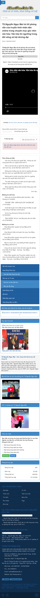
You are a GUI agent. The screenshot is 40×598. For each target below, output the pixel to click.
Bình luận (5, 504)
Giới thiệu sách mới (8, 298)
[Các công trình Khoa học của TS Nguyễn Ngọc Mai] (17, 516)
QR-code (6, 579)
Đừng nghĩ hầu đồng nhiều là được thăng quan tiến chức (19, 188)
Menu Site (24, 497)
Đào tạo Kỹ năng (9, 286)
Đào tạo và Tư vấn (8, 278)
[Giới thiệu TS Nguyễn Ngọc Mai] (12, 533)
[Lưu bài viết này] (36, 43)
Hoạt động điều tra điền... (10, 302)
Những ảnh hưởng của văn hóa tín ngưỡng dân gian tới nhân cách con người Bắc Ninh (20, 172)
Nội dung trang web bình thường (14, 450)
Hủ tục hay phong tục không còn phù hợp (17, 213)
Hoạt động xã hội (8, 290)
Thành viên (6, 494)
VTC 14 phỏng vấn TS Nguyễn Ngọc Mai (14, 405)
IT (13, 588)
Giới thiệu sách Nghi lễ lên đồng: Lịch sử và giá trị (17, 308)
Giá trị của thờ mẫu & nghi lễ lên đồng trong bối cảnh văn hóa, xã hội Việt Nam (18, 167)
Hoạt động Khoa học (9, 270)
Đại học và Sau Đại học (11, 282)
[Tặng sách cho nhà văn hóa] (20, 339)
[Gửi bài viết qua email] (30, 43)
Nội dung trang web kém (11, 452)
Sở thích (5, 294)
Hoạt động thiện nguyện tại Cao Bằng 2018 (17, 227)
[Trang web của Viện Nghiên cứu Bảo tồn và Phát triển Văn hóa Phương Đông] (20, 8)
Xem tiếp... (34, 191)
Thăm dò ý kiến (26, 494)
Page (23, 501)
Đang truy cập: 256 (16, 579)
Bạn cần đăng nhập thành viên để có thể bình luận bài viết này (19, 146)
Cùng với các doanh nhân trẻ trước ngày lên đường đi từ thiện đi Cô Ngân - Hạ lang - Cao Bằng (19, 249)
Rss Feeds (6, 501)
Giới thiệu (5, 490)
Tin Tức (24, 490)
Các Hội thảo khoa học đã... (12, 274)
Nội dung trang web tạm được (13, 447)
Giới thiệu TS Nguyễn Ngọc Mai (14, 530)
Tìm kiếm (5, 497)
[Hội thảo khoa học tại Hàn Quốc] (20, 325)
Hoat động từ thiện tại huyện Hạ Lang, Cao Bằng (19, 232)
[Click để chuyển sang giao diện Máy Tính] (7, 595)
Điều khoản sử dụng (22, 588)
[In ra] (33, 43)
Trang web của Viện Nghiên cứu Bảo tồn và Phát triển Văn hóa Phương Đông (20, 585)
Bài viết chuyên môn (9, 266)
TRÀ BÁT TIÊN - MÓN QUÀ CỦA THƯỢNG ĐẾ (19, 202)
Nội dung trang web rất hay (12, 445)
